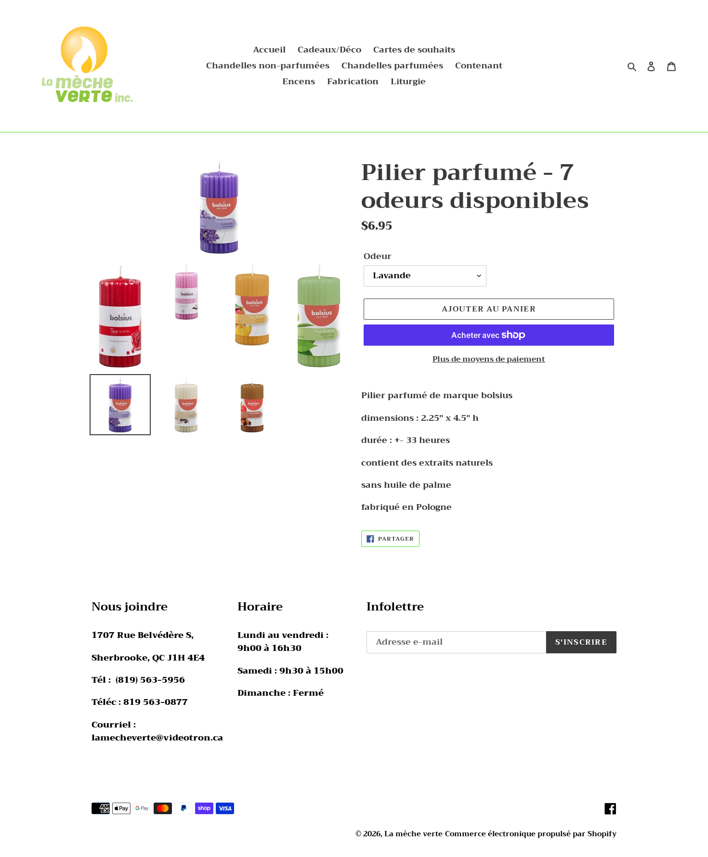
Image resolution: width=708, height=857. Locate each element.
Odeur (378, 256)
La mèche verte (413, 834)
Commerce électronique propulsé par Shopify (530, 834)
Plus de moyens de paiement (489, 359)
